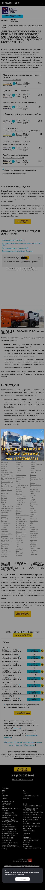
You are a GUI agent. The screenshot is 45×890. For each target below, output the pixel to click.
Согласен (22, 879)
